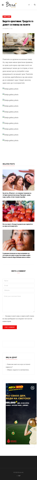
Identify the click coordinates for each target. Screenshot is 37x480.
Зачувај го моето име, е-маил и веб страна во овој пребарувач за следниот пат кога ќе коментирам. (18, 318)
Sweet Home (6, 16)
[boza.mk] (11, 5)
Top (19, 476)
